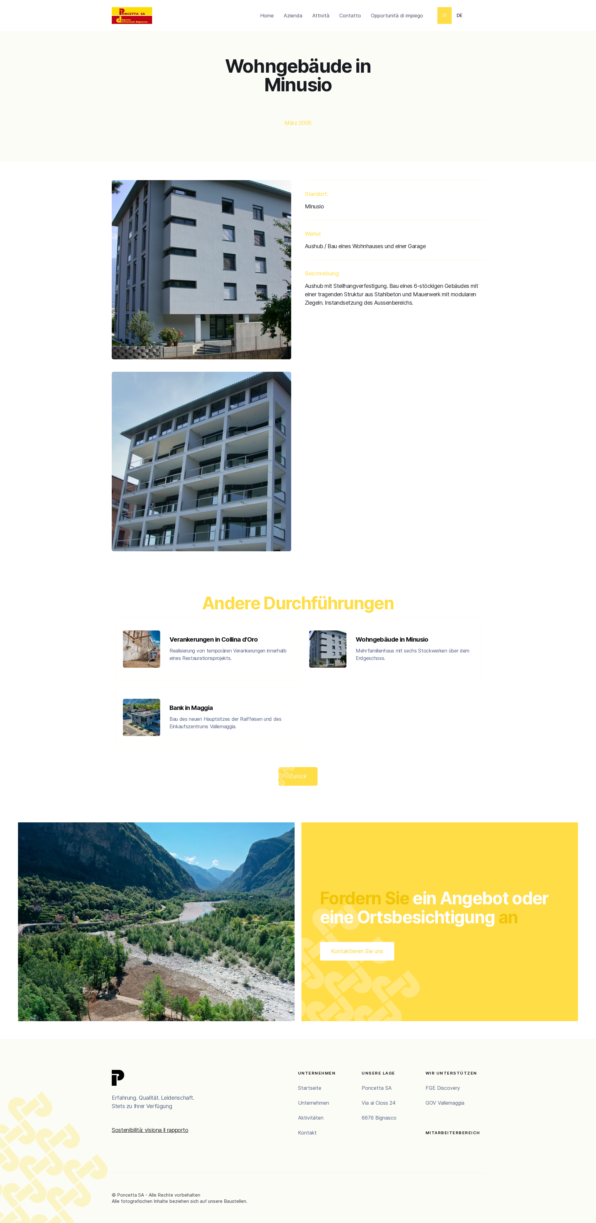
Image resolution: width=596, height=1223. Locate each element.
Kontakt (307, 1133)
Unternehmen (313, 1103)
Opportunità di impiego (397, 15)
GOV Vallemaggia (445, 1103)
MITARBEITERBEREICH (453, 1132)
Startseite (309, 1088)
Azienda (293, 15)
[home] (132, 15)
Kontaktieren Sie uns (357, 951)
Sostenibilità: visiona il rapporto (150, 1130)
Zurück (298, 776)
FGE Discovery (443, 1088)
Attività (320, 15)
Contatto (350, 15)
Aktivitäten (310, 1118)
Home (267, 15)
